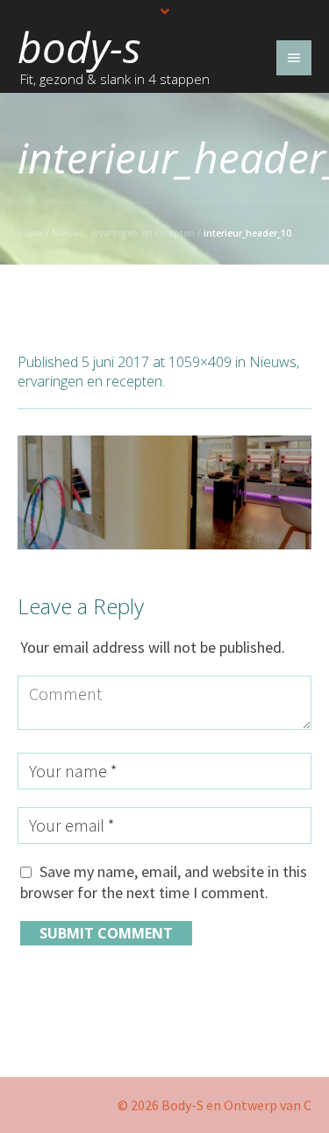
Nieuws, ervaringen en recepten (123, 233)
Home (30, 233)
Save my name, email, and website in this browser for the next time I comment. (163, 882)
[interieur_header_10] (164, 492)
